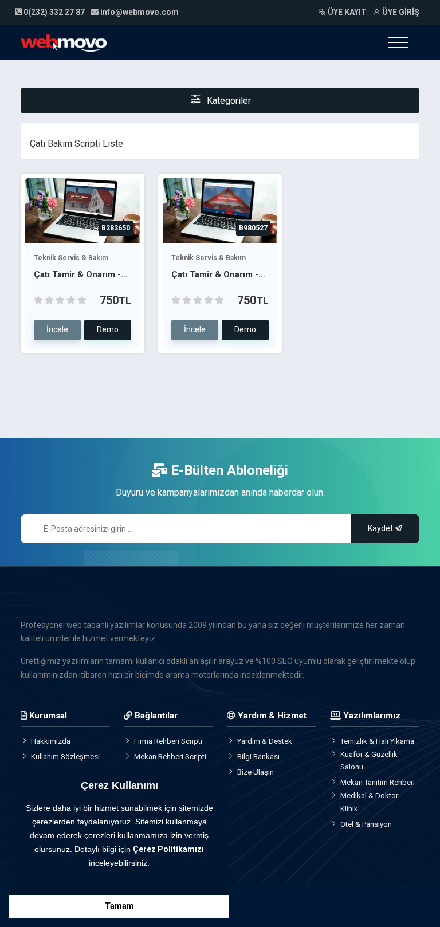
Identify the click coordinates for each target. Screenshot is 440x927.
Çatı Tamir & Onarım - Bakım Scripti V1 (214, 275)
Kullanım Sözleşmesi (65, 756)
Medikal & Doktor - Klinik (371, 801)
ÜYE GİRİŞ (399, 12)
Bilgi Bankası (258, 756)
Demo (108, 329)
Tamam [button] (119, 906)
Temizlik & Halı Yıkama (377, 741)
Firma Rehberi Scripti (168, 741)
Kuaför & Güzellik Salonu (369, 760)
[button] (27, 877)
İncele (57, 329)
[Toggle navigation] (398, 42)
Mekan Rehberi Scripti (170, 756)
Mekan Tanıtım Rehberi (377, 782)
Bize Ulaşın (255, 772)
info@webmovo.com (139, 12)
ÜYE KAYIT (346, 12)
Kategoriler (228, 100)
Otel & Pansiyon (366, 824)
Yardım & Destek (264, 741)
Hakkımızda (50, 741)
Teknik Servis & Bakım (71, 258)
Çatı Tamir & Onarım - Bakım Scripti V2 (77, 275)
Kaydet (381, 528)
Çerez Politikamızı (168, 849)
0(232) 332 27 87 (53, 12)
